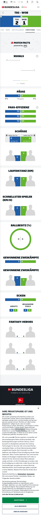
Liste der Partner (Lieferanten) (12, 494)
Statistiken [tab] (30, 30)
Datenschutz (22, 474)
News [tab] (8, 30)
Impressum (31, 474)
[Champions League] (32, 1)
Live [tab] (2, 30)
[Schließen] (38, 408)
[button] (38, 7)
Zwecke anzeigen (20, 511)
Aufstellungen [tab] (18, 30)
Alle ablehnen (20, 506)
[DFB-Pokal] (27, 1)
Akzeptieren (19, 500)
